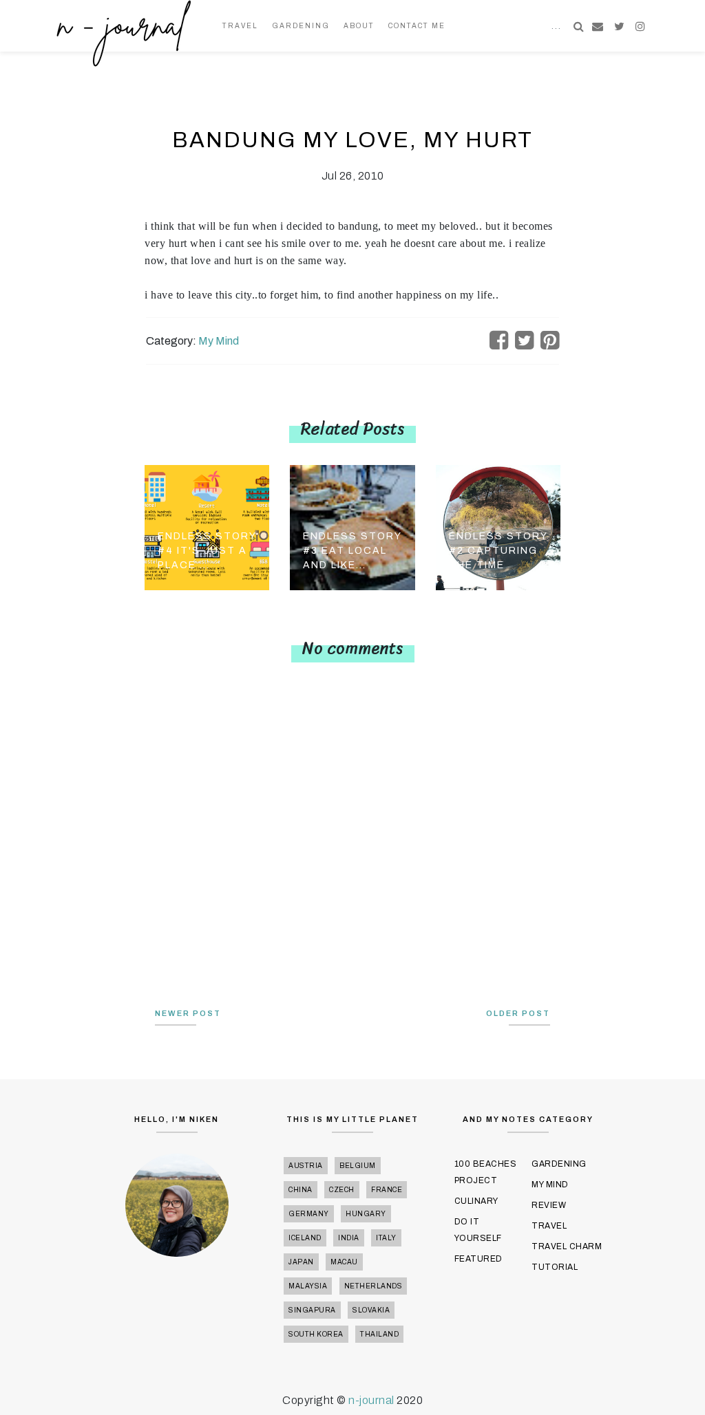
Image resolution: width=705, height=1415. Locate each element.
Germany (308, 1214)
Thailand (379, 1334)
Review (549, 1205)
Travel (240, 26)
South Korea (316, 1334)
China (300, 1189)
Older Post (518, 1013)
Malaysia (307, 1286)
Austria (305, 1165)
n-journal (372, 1400)
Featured (478, 1259)
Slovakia (371, 1310)
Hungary (366, 1214)
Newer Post (188, 1013)
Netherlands (373, 1286)
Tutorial (555, 1267)
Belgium (357, 1165)
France (386, 1189)
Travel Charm (567, 1246)
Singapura (312, 1310)
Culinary (476, 1201)
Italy (386, 1238)
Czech (342, 1189)
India (348, 1238)
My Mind (218, 341)
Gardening (301, 26)
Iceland (305, 1238)
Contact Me (416, 26)
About (359, 26)
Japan (301, 1262)
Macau (344, 1262)
